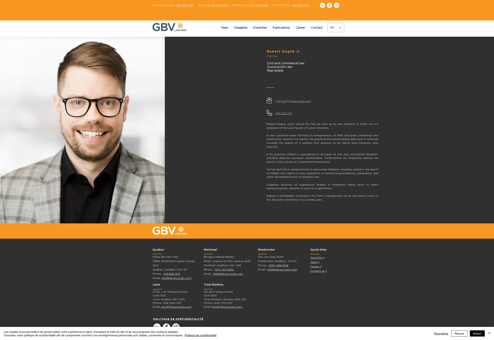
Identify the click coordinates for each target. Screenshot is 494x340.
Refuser (459, 333)
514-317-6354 (220, 5)
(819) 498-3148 (278, 265)
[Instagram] (336, 5)
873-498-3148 (258, 5)
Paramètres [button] (441, 333)
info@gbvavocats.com (176, 278)
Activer (477, 333)
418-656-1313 (184, 5)
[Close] (489, 333)
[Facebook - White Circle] (329, 5)
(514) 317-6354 (224, 269)
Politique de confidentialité (201, 335)
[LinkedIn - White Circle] (322, 5)
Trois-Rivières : (280, 5)
